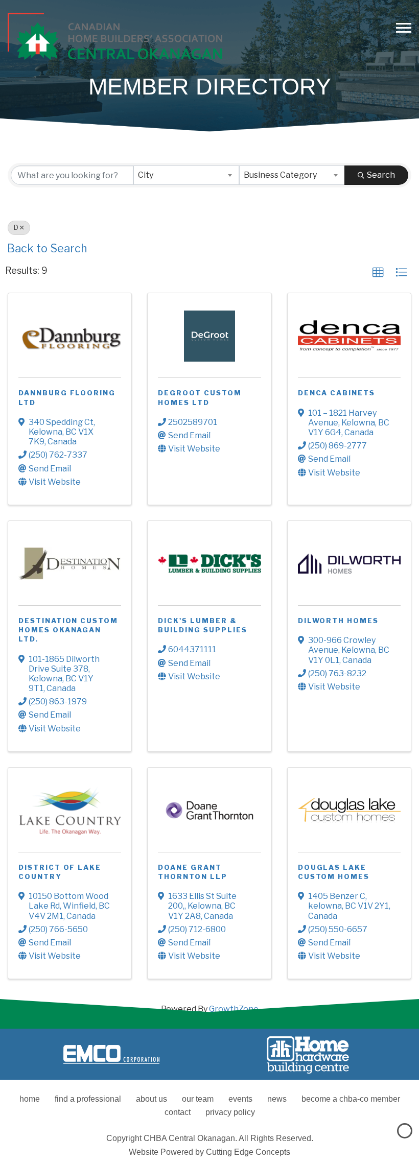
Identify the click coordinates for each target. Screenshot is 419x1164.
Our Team (198, 1099)
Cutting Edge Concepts (248, 1152)
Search (381, 175)
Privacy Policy (230, 1112)
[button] (378, 273)
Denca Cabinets (336, 393)
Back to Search (47, 248)
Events (240, 1099)
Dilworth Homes (338, 620)
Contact (178, 1112)
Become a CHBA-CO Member (350, 1099)
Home (29, 1099)
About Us (151, 1099)
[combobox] (186, 175)
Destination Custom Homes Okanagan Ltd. (68, 629)
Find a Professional (88, 1099)
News (277, 1099)
